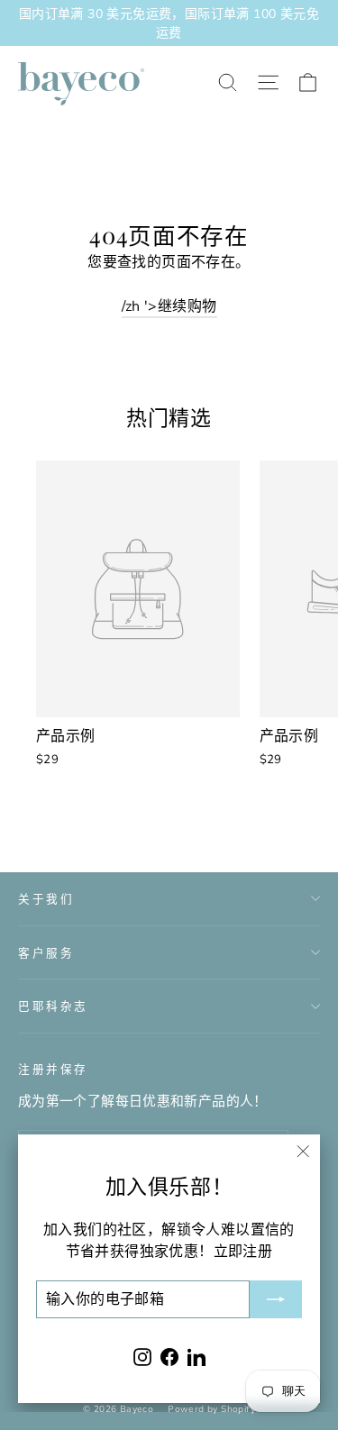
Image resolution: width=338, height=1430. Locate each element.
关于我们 (46, 898)
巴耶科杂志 (53, 1005)
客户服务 (46, 952)
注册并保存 (53, 1068)
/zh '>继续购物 (169, 306)
